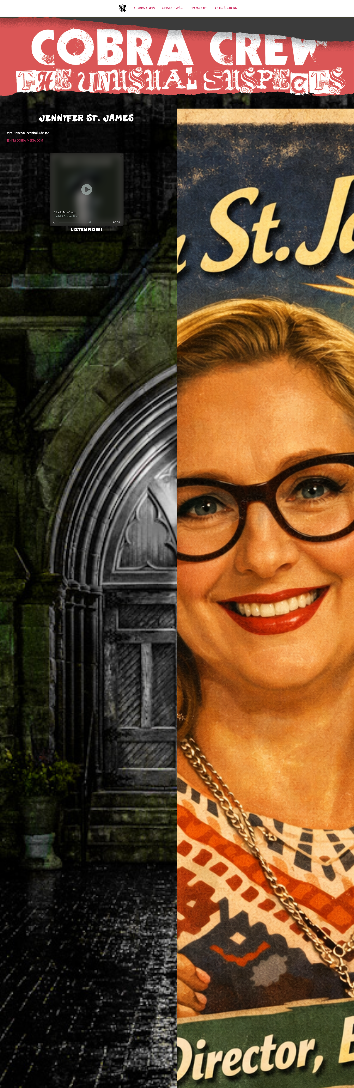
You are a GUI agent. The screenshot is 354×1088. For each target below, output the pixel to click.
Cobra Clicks (226, 8)
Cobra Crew (144, 8)
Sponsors (199, 8)
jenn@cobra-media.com (25, 140)
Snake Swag (172, 8)
